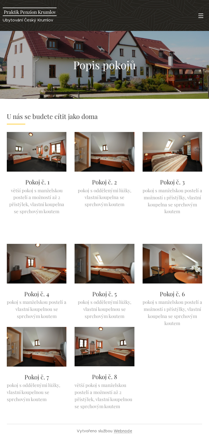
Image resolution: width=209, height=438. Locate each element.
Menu (200, 15)
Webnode (123, 430)
